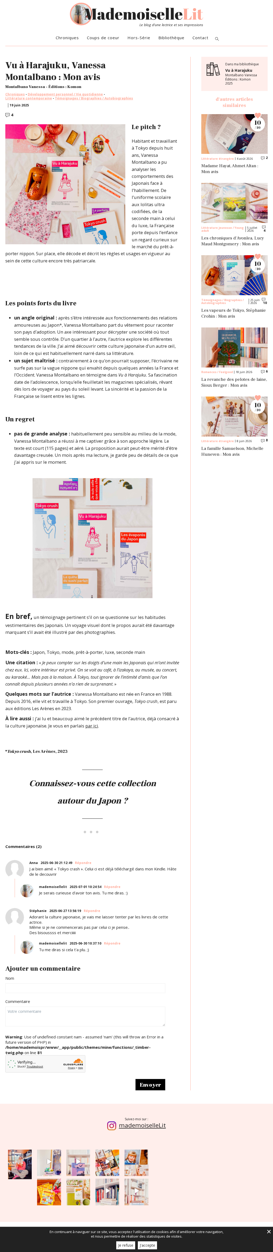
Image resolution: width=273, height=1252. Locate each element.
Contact (200, 37)
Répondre (83, 863)
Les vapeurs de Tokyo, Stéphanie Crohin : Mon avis (233, 313)
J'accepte (147, 1245)
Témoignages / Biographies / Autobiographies (94, 98)
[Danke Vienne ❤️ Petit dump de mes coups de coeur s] (20, 1161)
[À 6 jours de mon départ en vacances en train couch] (107, 1161)
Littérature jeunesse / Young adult (222, 229)
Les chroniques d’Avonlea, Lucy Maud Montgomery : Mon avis (232, 241)
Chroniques (67, 37)
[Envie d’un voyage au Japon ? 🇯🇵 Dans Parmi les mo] (78, 1190)
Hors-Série (138, 37)
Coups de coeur (103, 37)
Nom (9, 978)
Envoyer (150, 1084)
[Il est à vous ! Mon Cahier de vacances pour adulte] (49, 1190)
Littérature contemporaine (28, 98)
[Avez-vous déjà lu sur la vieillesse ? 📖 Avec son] (78, 1161)
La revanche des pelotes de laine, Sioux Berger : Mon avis (234, 382)
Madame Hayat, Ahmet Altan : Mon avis (229, 169)
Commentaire (17, 1001)
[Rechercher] (217, 39)
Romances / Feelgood (217, 372)
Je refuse (125, 1245)
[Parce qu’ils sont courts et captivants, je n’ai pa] (49, 1161)
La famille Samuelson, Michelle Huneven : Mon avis (232, 451)
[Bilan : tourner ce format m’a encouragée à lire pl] (107, 1190)
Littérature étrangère (217, 159)
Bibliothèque (171, 37)
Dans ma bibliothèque (242, 74)
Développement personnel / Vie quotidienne (65, 94)
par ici (91, 726)
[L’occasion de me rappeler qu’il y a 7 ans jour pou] (136, 1161)
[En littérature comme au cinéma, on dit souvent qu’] (136, 1190)
